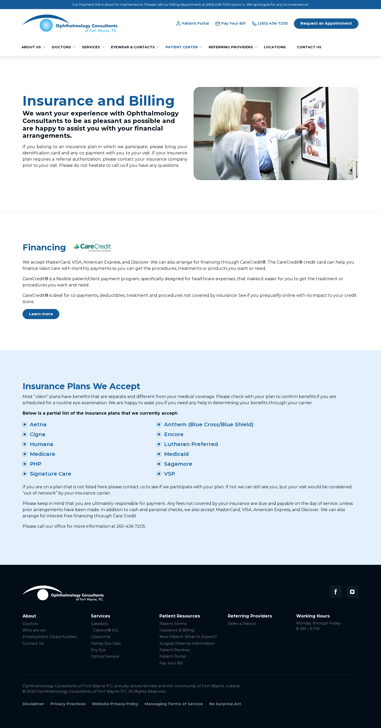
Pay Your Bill (171, 663)
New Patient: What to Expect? (188, 637)
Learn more (41, 314)
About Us (31, 47)
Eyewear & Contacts (133, 47)
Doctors (61, 47)
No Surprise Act (225, 704)
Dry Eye (98, 650)
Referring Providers (231, 47)
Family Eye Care (106, 643)
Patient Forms (173, 624)
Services (91, 47)
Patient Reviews (174, 650)
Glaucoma (100, 637)
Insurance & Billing (176, 630)
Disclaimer (33, 704)
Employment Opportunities (49, 637)
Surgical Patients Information (187, 643)
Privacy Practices (68, 704)
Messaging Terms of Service (174, 704)
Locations (275, 47)
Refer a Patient (242, 624)
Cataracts (99, 624)
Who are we (34, 630)
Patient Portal (172, 656)
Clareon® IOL (106, 630)
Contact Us (309, 47)
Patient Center (182, 47)
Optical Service (105, 656)
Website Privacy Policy (115, 704)
